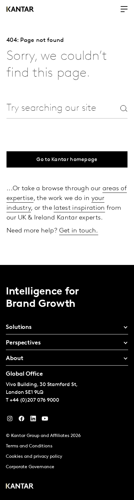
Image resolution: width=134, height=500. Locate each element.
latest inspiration (79, 208)
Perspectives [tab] (23, 343)
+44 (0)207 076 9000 (34, 400)
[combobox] (52, 108)
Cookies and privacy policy (34, 456)
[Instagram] (10, 420)
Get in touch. (78, 231)
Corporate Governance (30, 467)
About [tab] (14, 359)
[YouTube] (33, 420)
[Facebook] (21, 420)
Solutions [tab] (19, 328)
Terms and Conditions (29, 446)
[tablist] (67, 382)
